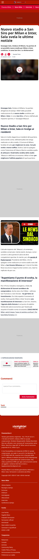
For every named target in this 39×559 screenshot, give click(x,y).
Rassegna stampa (7, 488)
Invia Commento (28, 397)
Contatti (4, 542)
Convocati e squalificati (9, 527)
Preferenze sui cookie (8, 555)
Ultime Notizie (6, 485)
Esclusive (4, 490)
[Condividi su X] (9, 54)
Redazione (5, 540)
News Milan (18, 7)
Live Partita (5, 512)
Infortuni (4, 493)
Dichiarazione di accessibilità (11, 552)
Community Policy (7, 547)
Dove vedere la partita (9, 525)
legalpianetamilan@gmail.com (11, 466)
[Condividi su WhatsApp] (2, 54)
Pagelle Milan (6, 515)
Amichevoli (5, 522)
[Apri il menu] (3, 2)
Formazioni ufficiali (8, 520)
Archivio (4, 545)
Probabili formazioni (8, 517)
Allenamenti (5, 498)
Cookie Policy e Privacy (9, 550)
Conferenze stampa (8, 503)
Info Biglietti (5, 495)
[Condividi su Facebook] (5, 54)
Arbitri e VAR (5, 530)
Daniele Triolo (17, 54)
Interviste (29, 7)
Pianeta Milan (6, 7)
